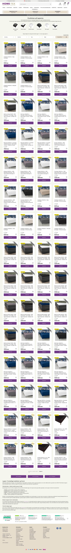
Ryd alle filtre (66, 35)
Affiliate (17, 542)
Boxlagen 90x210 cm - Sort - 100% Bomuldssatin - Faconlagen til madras (44, 458)
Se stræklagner (52, 476)
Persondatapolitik (19, 530)
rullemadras (26, 501)
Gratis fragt (18, 537)
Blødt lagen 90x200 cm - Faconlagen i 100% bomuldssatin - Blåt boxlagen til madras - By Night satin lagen (10, 144)
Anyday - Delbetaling (19, 541)
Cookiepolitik (18, 531)
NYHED (57, 12)
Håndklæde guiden (32, 539)
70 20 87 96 (8, 534)
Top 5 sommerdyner (46, 528)
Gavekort (17, 540)
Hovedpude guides (32, 531)
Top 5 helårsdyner (46, 530)
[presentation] (3, 12)
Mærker (44, 535)
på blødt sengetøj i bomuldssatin (35, 15)
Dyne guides (31, 530)
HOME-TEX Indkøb (19, 544)
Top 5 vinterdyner (46, 531)
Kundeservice (18, 535)
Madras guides (31, 537)
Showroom (18, 534)
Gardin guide (31, 535)
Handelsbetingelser (19, 528)
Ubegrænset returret (19, 536)
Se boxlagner (19, 476)
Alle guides (31, 528)
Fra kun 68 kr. (35, 12)
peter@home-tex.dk (8, 537)
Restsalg (44, 536)
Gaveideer (44, 532)
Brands (44, 534)
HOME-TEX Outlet (46, 537)
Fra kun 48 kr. (13, 12)
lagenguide (23, 507)
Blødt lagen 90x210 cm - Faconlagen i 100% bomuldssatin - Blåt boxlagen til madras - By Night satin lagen (44, 401)
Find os (4, 540)
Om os (17, 532)
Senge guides (31, 536)
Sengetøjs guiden (32, 532)
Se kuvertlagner (36, 476)
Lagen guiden (31, 534)
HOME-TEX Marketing (20, 545)
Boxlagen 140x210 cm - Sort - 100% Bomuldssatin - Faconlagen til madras (60, 430)
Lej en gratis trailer (19, 539)
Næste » (41, 471)
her (47, 33)
